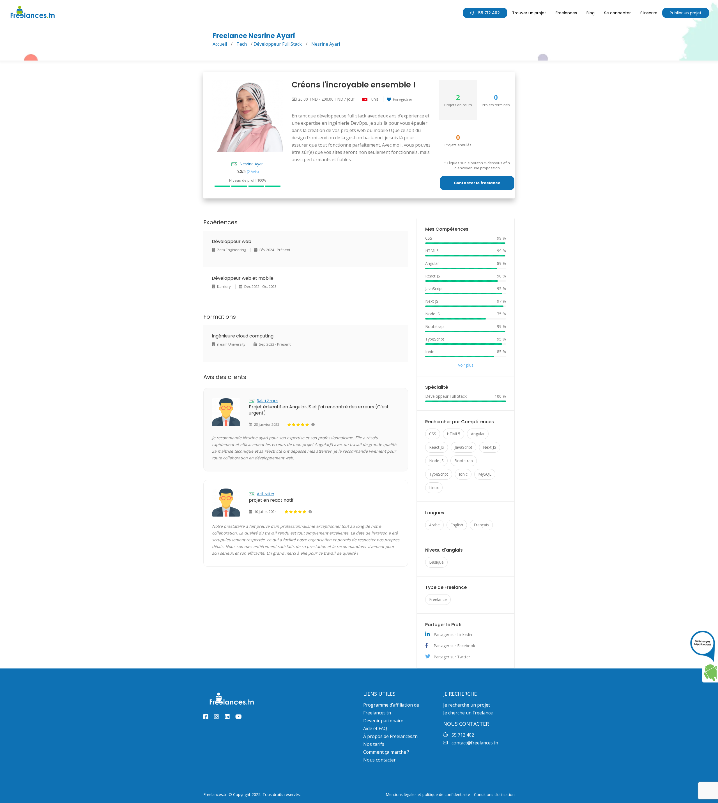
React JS (436, 447)
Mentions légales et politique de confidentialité (428, 794)
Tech (241, 44)
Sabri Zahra (267, 400)
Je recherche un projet (466, 705)
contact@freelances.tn (474, 743)
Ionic (463, 474)
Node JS (436, 460)
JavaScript (463, 447)
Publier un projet (685, 13)
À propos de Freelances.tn (390, 736)
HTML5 (453, 433)
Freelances (566, 13)
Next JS (489, 447)
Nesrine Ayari (252, 163)
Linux (434, 487)
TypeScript (438, 474)
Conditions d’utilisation (494, 794)
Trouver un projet (529, 13)
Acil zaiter (265, 493)
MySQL (484, 474)
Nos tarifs (373, 744)
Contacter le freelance (477, 183)
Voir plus (465, 365)
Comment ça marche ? (386, 752)
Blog (590, 13)
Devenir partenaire (383, 721)
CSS (432, 433)
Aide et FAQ (375, 728)
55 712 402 (488, 13)
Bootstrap (463, 460)
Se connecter (617, 13)
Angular (478, 433)
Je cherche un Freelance (468, 713)
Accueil (220, 44)
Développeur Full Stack (278, 44)
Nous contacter (379, 760)
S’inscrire (648, 13)
